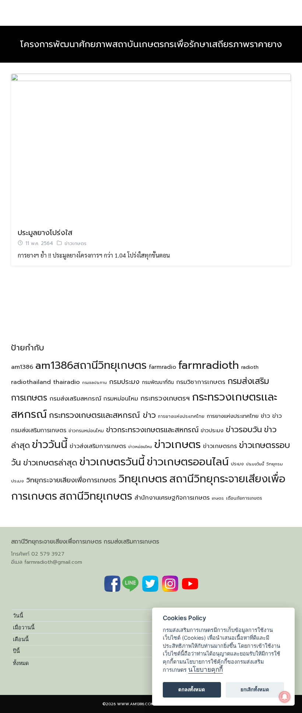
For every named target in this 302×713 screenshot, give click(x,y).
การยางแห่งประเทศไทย (233, 416)
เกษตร (218, 498)
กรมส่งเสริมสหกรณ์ (75, 398)
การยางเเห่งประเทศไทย (181, 416)
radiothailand (31, 382)
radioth (250, 367)
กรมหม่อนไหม (120, 398)
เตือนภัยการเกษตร (244, 498)
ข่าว (265, 416)
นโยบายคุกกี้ (205, 669)
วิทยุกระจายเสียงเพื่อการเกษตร (71, 480)
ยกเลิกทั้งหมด (254, 689)
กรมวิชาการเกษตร (200, 382)
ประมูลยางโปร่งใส (45, 232)
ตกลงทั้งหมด (191, 689)
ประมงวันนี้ (255, 464)
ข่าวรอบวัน (244, 429)
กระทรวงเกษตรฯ (165, 398)
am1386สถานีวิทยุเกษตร (91, 365)
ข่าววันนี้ (49, 444)
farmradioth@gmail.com (53, 562)
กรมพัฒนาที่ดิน (158, 382)
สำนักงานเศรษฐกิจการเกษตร (172, 497)
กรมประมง (124, 382)
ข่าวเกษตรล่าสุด (50, 463)
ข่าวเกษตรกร (220, 446)
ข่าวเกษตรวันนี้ (112, 462)
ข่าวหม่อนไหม (140, 447)
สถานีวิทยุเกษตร (95, 496)
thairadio (66, 382)
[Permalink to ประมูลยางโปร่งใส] (151, 146)
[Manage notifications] (285, 697)
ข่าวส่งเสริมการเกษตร (98, 446)
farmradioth (208, 365)
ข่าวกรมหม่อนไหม (86, 430)
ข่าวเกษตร (75, 243)
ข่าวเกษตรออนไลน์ (188, 462)
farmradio (162, 367)
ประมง (237, 464)
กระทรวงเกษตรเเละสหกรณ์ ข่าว (102, 415)
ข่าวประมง (212, 430)
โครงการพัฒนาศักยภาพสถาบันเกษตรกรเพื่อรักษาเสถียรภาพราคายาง (151, 44)
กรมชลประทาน (94, 382)
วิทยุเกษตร (143, 479)
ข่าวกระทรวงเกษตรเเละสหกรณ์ (152, 429)
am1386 (22, 367)
